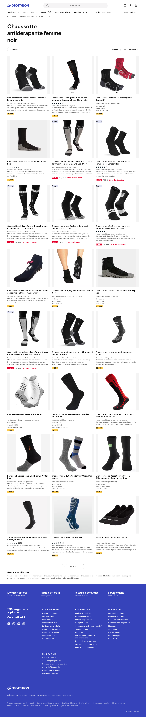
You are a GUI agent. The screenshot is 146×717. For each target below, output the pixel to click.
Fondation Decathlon (50, 632)
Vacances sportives (50, 673)
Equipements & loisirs (62, 12)
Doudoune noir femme (33, 576)
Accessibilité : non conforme (31, 705)
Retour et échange (83, 616)
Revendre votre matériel (118, 620)
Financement (113, 626)
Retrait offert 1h (50, 594)
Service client (116, 593)
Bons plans (106, 12)
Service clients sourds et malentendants (85, 637)
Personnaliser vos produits (119, 623)
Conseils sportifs (49, 657)
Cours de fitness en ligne (52, 667)
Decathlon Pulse (48, 636)
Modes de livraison (83, 613)
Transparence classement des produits (21, 703)
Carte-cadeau (130, 12)
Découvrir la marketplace (85, 641)
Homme (34, 12)
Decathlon (11, 16)
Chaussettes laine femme (91, 576)
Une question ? (81, 632)
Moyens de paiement (83, 620)
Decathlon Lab (48, 639)
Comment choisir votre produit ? (88, 626)
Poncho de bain (33, 578)
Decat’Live (112, 639)
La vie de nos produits (51, 626)
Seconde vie (95, 12)
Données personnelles (102, 703)
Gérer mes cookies (118, 703)
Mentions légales (85, 703)
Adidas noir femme (71, 576)
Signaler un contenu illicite (86, 644)
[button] (72, 92)
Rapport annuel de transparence (48, 703)
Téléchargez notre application (17, 611)
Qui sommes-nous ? (50, 613)
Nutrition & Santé (80, 12)
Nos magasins (48, 616)
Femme (25, 12)
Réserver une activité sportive (54, 664)
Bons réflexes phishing (84, 647)
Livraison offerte (17, 594)
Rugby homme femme (16, 578)
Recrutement (47, 620)
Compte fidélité (16, 617)
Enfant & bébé (45, 12)
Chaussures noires (15, 576)
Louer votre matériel (116, 616)
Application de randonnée (53, 670)
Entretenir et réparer (116, 613)
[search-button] (47, 5)
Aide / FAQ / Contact (51, 705)
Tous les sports (13, 12)
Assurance (112, 629)
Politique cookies (13, 705)
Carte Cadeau (114, 632)
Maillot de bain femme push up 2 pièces (119, 576)
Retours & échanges (86, 594)
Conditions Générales (69, 703)
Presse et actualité (50, 623)
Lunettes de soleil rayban (51, 578)
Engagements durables (51, 629)
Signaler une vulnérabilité (69, 705)
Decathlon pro (114, 636)
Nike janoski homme (71, 578)
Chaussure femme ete (53, 576)
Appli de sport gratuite (51, 661)
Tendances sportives (83, 629)
